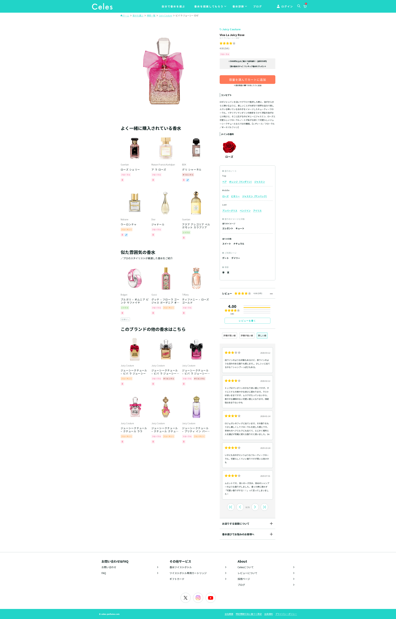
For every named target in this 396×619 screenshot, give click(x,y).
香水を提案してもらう (209, 6)
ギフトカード (177, 579)
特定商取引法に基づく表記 (249, 613)
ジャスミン (259, 181)
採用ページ (244, 579)
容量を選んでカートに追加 (247, 79)
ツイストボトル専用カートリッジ (188, 573)
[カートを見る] (305, 6)
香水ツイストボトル (181, 567)
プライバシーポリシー (286, 613)
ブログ (257, 6)
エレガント (227, 228)
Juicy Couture (231, 29)
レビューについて (247, 573)
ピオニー (235, 196)
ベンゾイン (245, 210)
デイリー (235, 258)
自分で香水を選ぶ (173, 6)
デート (225, 258)
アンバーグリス (229, 210)
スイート (226, 243)
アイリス (257, 210)
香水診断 (238, 6)
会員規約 (268, 613)
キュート (240, 228)
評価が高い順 (230, 335)
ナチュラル (238, 243)
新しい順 (262, 335)
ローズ (225, 196)
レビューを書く (247, 320)
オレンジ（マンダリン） (240, 181)
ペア (224, 181)
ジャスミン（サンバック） (254, 196)
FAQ (103, 573)
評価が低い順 (247, 335)
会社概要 (229, 613)
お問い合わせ (108, 567)
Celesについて (246, 567)
